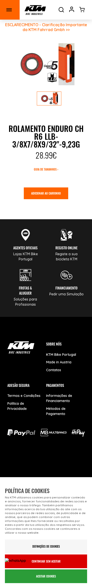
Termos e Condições (23, 395)
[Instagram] (53, 462)
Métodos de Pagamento (56, 411)
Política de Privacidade (17, 406)
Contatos (53, 370)
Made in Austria (58, 362)
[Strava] (46, 476)
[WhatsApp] (70, 462)
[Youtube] (36, 462)
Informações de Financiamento (59, 398)
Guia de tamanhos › (46, 169)
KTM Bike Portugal (61, 354)
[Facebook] (19, 462)
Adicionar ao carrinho (46, 193)
